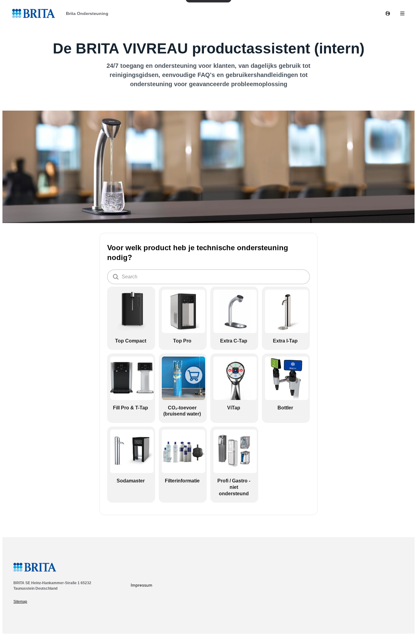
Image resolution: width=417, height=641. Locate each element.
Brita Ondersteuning (87, 13)
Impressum (141, 585)
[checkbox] (131, 318)
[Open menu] (402, 13)
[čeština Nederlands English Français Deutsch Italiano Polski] (387, 13)
